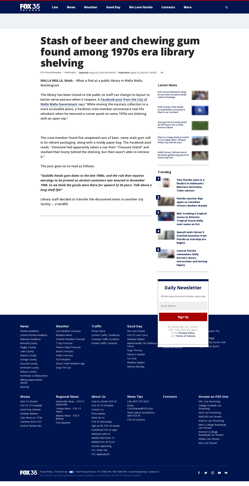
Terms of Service (185, 336)
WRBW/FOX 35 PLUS (103, 442)
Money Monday (135, 366)
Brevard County (28, 343)
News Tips (135, 397)
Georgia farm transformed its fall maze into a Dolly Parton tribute (172, 125)
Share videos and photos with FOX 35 (140, 414)
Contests (170, 397)
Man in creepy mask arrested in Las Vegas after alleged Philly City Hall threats (173, 140)
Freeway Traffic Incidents (105, 339)
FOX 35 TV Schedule (31, 405)
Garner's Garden (136, 354)
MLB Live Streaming (210, 412)
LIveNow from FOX (30, 421)
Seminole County (29, 367)
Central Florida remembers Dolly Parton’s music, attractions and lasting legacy (192, 258)
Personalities (98, 413)
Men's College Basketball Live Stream (212, 426)
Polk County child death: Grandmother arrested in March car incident (171, 109)
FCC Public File (99, 450)
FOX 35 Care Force (137, 335)
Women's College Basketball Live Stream (211, 433)
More (188, 7)
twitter (206, 473)
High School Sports (209, 346)
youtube (219, 473)
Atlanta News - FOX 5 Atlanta (67, 417)
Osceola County (29, 363)
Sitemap (24, 386)
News (24, 326)
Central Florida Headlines (33, 335)
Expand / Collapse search (227, 7)
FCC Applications (100, 454)
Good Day (134, 326)
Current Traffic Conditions (105, 335)
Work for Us (98, 417)
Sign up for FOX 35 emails (105, 425)
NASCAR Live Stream (210, 416)
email (226, 473)
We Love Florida (136, 331)
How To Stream (29, 401)
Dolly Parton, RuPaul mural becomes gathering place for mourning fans (173, 155)
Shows (25, 397)
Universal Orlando (172, 347)
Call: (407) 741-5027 (138, 401)
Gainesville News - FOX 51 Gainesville (70, 403)
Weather (62, 326)
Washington (70, 72)
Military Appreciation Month (31, 381)
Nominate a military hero (34, 375)
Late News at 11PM (31, 417)
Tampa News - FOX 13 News (68, 410)
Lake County (27, 351)
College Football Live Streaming (210, 407)
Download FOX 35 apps (104, 429)
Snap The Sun (63, 367)
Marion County (28, 355)
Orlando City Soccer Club (212, 342)
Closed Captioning (101, 446)
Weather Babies (136, 339)
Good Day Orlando (30, 409)
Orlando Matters (29, 413)
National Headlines (30, 339)
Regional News (67, 397)
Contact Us (97, 409)
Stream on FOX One (213, 397)
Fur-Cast (132, 358)
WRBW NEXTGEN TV (102, 437)
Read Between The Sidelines (209, 332)
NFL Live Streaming (209, 401)
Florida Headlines (29, 331)
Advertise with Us (100, 433)
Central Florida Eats (31, 425)
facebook (199, 473)
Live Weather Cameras (68, 331)
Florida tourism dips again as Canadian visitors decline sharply (192, 202)
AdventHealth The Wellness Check (142, 345)
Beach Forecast (64, 351)
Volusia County (28, 371)
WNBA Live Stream (209, 439)
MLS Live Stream (208, 443)
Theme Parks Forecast (68, 347)
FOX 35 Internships (101, 421)
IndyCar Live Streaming (211, 420)
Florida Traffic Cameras (104, 343)
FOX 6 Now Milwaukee (50, 72)
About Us (98, 397)
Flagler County (28, 347)
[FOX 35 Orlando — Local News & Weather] (31, 7)
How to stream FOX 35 (104, 401)
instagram (212, 473)
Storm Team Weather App (70, 363)
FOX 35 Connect (136, 419)
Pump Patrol (98, 331)
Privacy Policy (187, 332)
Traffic (96, 326)
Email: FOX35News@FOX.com (140, 407)
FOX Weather (63, 359)
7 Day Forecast (64, 343)
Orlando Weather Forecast (70, 339)
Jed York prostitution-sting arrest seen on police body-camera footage (172, 94)
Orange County (28, 359)
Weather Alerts (64, 335)
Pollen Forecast (64, 355)
